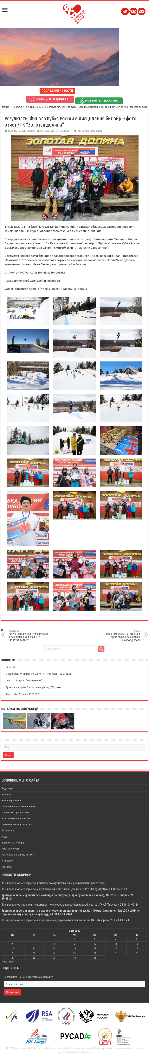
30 (74, 957)
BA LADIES (58, 272)
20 (13, 953)
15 (54, 948)
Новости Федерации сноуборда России (53, 131)
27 (13, 957)
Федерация (7, 788)
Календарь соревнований (15, 812)
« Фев (4, 961)
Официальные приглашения (17, 824)
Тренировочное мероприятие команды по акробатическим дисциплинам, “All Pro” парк (53, 883)
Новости (17, 106)
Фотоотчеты (8, 830)
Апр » (12, 961)
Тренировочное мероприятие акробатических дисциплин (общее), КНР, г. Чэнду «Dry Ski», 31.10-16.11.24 (64, 889)
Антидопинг (8, 860)
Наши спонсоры (10, 848)
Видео (5, 836)
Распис (80, 90)
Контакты (7, 866)
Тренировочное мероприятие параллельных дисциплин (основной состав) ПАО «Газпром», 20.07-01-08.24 (66, 920)
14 (34, 948)
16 (74, 948)
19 (137, 948)
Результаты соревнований (16, 818)
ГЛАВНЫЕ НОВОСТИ (35, 106)
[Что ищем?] (101, 649)
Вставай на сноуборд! (13, 842)
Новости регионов (12, 800)
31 (95, 957)
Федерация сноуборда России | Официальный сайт (41, 1048)
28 (34, 957)
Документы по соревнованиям (18, 806)
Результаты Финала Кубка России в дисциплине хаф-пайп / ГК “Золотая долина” (28, 636)
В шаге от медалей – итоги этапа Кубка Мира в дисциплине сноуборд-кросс (121, 636)
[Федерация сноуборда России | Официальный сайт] (74, 13)
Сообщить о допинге (52, 99)
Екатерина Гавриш (74, 288)
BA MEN (43, 272)
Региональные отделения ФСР (18, 854)
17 (95, 948)
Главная (5, 106)
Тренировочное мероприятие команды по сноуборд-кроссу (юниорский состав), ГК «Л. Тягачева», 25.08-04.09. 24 (70, 904)
